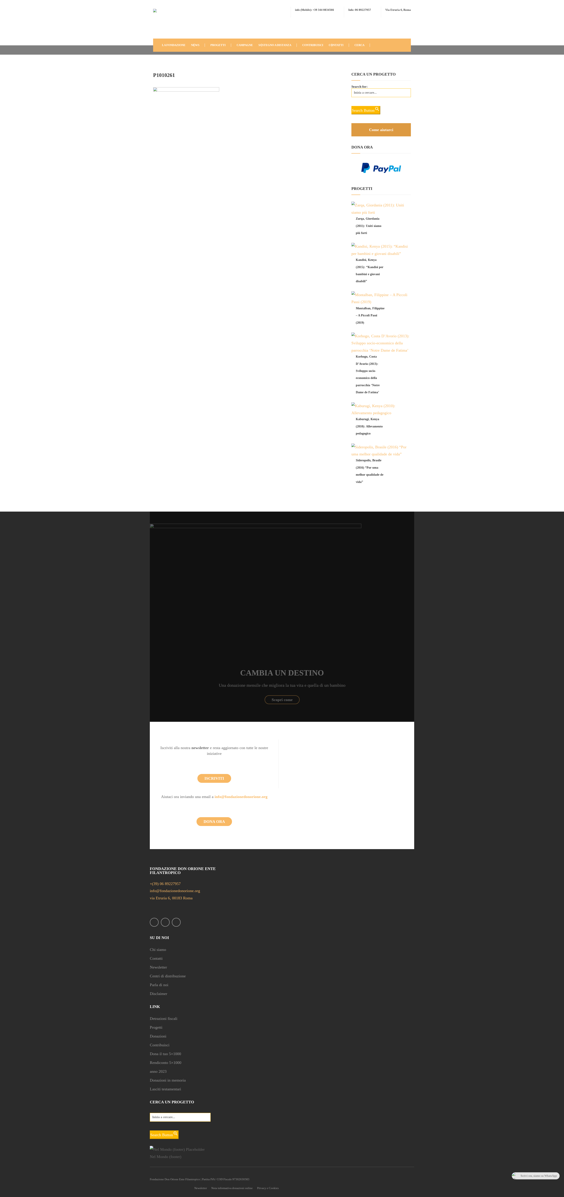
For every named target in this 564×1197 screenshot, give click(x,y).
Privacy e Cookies (268, 1188)
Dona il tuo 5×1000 (165, 1054)
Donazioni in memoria (168, 1080)
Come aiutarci (381, 130)
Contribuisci (159, 1045)
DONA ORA (214, 821)
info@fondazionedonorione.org (241, 796)
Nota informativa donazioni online (232, 1188)
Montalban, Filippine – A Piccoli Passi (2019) (370, 315)
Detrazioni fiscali (163, 1018)
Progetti (156, 1027)
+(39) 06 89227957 (165, 884)
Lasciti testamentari (165, 1089)
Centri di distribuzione (168, 976)
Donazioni (158, 1036)
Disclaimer (158, 993)
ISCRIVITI (214, 778)
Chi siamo (158, 949)
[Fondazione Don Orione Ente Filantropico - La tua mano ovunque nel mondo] (166, 22)
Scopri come (282, 700)
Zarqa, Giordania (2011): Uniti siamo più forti (368, 226)
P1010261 (164, 75)
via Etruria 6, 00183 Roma (171, 898)
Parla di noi (159, 985)
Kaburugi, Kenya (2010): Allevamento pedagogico (369, 426)
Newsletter (158, 967)
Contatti (156, 958)
